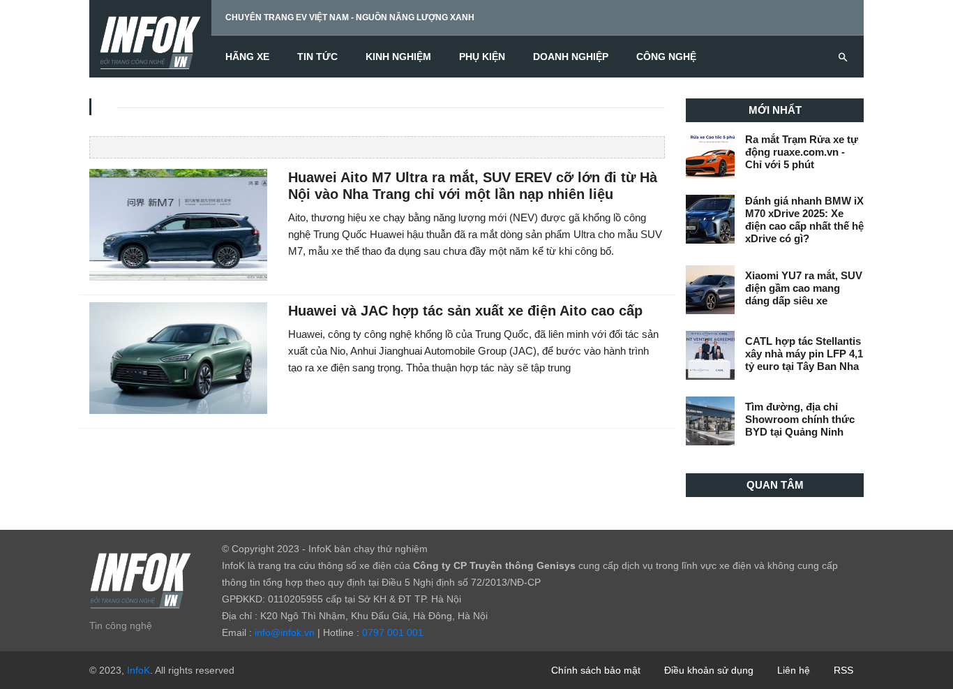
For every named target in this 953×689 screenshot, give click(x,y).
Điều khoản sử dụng (708, 670)
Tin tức (317, 56)
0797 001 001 (392, 632)
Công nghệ (666, 56)
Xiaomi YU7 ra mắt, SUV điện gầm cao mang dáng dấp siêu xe (803, 287)
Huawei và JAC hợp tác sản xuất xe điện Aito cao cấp (465, 310)
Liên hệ (793, 670)
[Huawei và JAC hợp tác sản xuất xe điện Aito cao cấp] (178, 357)
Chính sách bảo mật (595, 670)
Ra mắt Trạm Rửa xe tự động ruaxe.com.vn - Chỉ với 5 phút (801, 151)
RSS (843, 670)
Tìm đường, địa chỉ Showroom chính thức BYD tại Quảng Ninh (800, 419)
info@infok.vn (285, 632)
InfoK (138, 670)
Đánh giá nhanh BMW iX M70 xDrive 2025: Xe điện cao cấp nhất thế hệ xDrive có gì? (804, 219)
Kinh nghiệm (398, 56)
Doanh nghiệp (570, 56)
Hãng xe (247, 56)
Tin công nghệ (120, 625)
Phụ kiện (482, 56)
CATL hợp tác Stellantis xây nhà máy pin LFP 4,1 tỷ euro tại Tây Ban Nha (804, 353)
